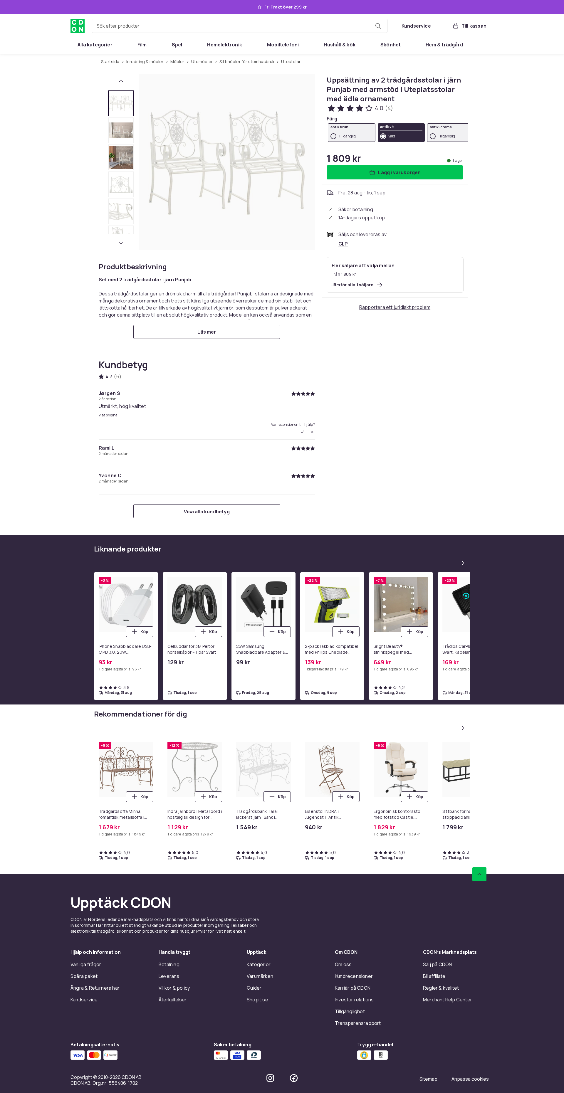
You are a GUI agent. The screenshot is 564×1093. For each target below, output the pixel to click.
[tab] (121, 103)
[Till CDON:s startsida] (77, 26)
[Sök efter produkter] (378, 26)
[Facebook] (293, 1078)
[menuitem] (95, 45)
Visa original (108, 415)
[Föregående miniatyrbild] (121, 81)
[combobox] (239, 26)
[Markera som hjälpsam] (302, 432)
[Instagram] (270, 1078)
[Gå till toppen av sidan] (479, 874)
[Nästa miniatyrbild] (121, 243)
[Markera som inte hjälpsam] (312, 432)
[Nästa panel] (463, 563)
